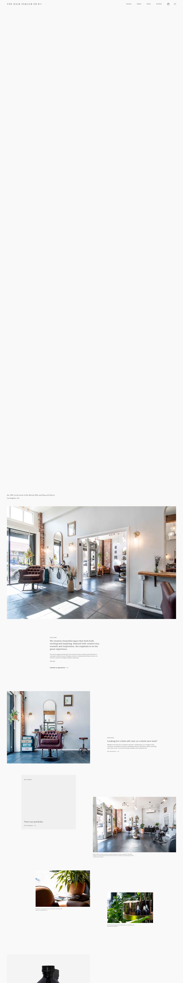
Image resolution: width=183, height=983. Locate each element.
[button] (168, 4)
